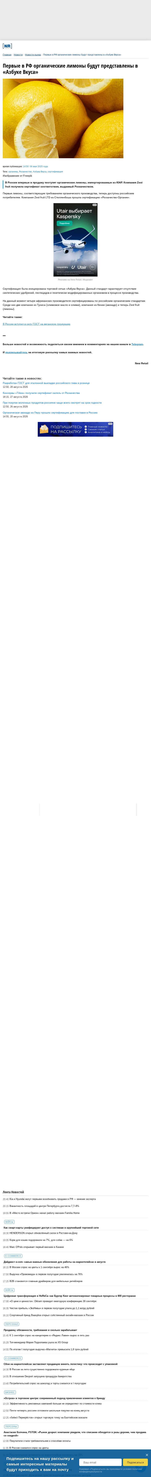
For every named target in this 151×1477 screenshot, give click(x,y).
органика (13, 171)
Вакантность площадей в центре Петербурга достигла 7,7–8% (44, 1206)
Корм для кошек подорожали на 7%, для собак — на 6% (41, 1240)
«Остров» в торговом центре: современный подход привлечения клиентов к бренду (54, 1398)
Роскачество (25, 171)
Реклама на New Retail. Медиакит (75, 279)
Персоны (11, 1426)
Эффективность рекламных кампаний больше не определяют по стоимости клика (55, 1403)
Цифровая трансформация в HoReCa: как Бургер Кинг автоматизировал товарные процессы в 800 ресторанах (70, 1296)
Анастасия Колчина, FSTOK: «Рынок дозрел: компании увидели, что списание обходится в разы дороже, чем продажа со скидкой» (75, 1434)
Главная (7, 54)
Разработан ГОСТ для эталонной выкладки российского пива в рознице (46, 383)
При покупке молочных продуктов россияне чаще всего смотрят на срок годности (52, 402)
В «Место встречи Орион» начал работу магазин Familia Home (45, 1213)
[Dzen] (70, 46)
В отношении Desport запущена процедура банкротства (40, 1376)
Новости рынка (33, 54)
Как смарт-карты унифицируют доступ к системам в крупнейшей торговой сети (51, 1227)
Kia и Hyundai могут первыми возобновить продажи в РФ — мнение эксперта (53, 1199)
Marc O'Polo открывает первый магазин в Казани (37, 1247)
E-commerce (13, 1256)
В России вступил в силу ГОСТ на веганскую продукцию (36, 324)
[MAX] (57, 46)
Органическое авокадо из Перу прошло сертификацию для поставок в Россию (50, 412)
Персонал (11, 1324)
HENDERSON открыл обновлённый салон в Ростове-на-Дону (44, 1233)
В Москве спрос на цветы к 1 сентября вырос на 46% (39, 1267)
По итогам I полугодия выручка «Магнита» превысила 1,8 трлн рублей (49, 1349)
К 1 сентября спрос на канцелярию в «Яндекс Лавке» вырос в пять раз (49, 1335)
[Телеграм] (30, 46)
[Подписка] (110, 46)
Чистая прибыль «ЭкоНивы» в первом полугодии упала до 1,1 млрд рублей (52, 1308)
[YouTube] (84, 46)
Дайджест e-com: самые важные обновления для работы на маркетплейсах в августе (55, 1262)
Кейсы (9, 1222)
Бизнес (10, 1392)
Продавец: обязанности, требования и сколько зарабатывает (40, 1330)
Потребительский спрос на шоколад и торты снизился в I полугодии (48, 1383)
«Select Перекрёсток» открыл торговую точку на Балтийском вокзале (48, 1417)
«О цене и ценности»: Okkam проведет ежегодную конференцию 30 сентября (53, 1301)
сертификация (55, 171)
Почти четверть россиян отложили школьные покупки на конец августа (49, 1410)
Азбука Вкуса (40, 171)
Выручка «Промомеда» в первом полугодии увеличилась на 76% (46, 1274)
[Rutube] (97, 46)
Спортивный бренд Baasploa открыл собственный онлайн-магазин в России (52, 1315)
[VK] (43, 46)
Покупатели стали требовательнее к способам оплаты (40, 1441)
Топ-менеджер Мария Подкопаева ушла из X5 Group (39, 1342)
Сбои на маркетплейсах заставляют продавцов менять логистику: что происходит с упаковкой (60, 1364)
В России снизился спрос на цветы (29, 1447)
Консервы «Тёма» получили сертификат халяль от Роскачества (41, 392)
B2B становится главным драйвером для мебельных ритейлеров (46, 1281)
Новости (18, 54)
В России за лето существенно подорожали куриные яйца (42, 1369)
